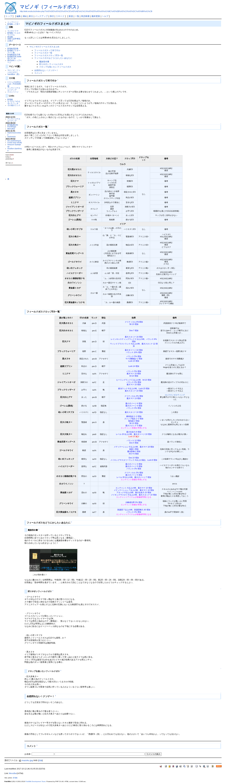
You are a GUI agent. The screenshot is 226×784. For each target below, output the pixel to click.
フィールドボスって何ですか (47, 50)
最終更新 (95, 16)
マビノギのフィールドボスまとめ (44, 47)
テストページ (12, 92)
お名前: (28, 754)
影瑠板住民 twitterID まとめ (14, 58)
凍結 (25, 16)
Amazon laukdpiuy (14, 146)
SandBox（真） (14, 74)
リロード (60, 16)
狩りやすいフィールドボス (51, 64)
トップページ (12, 22)
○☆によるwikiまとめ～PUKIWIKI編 (14, 84)
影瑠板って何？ (13, 24)
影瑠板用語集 (12, 49)
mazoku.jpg (27, 760)
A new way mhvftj (14, 143)
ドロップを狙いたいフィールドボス (55, 67)
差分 (31, 16)
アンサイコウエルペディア (13, 89)
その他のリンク (13, 105)
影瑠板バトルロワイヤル (13, 34)
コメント (38, 73)
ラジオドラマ (12, 31)
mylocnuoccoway (14, 134)
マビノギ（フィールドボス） (50, 6)
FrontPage (11, 127)
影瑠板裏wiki (12, 125)
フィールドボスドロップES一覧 (48, 55)
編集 (18, 16)
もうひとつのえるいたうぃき (13, 102)
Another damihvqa (14, 150)
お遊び (10, 41)
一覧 (77, 16)
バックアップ (41, 16)
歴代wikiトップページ (14, 61)
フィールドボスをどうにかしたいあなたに (53, 58)
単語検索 (85, 16)
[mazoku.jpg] (53, 560)
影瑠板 (10, 99)
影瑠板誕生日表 (13, 55)
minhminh (11, 137)
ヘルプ (105, 16)
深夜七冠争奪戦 (13, 39)
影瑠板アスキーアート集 (13, 52)
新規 (71, 16)
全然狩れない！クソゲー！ (46, 70)
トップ (9, 16)
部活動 (10, 37)
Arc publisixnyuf (14, 141)
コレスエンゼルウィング (175, 395)
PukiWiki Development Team (36, 781)
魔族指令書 (44, 61)
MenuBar (11, 129)
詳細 (40, 760)
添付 (52, 16)
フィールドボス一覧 (43, 53)
